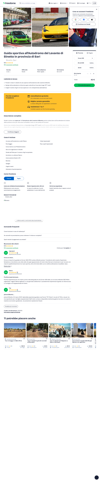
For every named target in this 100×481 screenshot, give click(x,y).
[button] (97, 477)
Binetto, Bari (11, 60)
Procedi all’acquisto (84, 85)
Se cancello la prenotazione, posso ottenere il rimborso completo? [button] (23, 235)
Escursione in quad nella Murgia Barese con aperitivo (82, 341)
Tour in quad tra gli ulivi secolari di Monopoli (37, 341)
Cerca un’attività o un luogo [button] (28, 3)
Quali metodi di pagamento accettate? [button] (15, 239)
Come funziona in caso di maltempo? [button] (14, 231)
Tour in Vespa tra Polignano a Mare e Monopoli (59, 341)
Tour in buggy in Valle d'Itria (13, 341)
